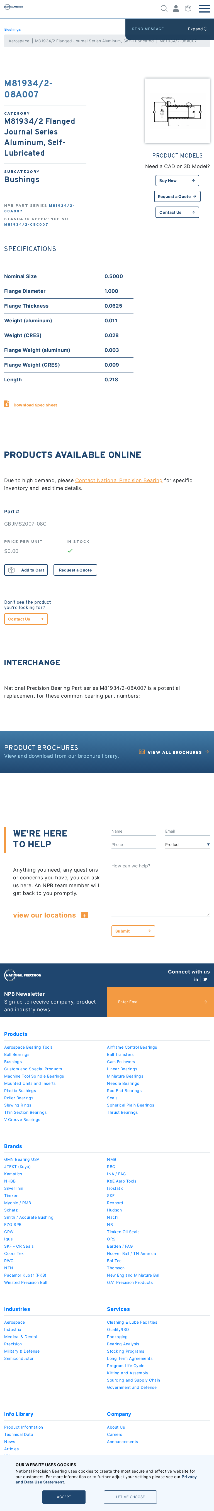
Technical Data (18, 1434)
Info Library (18, 1414)
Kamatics (13, 1173)
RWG (9, 1260)
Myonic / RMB (17, 1202)
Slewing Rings (17, 1105)
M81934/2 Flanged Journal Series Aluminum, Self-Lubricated (94, 40)
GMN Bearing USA (22, 1159)
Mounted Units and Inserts (30, 1083)
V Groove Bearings (22, 1119)
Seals (112, 1097)
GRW (9, 1231)
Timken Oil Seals (123, 1231)
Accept (64, 1497)
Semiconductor (19, 1358)
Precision (13, 1343)
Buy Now (168, 180)
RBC (111, 1166)
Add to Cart (32, 570)
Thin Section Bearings (25, 1112)
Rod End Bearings (124, 1090)
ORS (111, 1239)
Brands (13, 1146)
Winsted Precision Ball (25, 1282)
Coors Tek (14, 1253)
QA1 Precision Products (130, 1282)
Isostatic (115, 1188)
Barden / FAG (120, 1246)
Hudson (114, 1210)
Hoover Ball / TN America (131, 1253)
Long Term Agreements (129, 1358)
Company (119, 1414)
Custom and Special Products (33, 1068)
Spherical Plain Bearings (130, 1105)
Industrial (13, 1329)
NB (110, 1224)
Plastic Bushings (20, 1090)
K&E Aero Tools (121, 1181)
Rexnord (115, 1202)
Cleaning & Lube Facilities (132, 1322)
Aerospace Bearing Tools (28, 1047)
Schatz (11, 1210)
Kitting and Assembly (127, 1372)
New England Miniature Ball (133, 1275)
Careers (114, 1434)
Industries (17, 1309)
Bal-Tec (114, 1260)
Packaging (117, 1336)
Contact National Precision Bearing (119, 480)
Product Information (23, 1427)
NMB (111, 1159)
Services (118, 1309)
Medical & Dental (20, 1336)
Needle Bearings (123, 1083)
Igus (8, 1239)
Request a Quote (174, 196)
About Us (116, 1427)
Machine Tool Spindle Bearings (34, 1076)
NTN (8, 1267)
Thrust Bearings (122, 1112)
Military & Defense (22, 1351)
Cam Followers (121, 1061)
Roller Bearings (18, 1097)
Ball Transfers (120, 1054)
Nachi (112, 1217)
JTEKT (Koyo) (17, 1166)
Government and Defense (132, 1387)
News (9, 1441)
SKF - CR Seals (18, 1246)
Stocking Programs (125, 1351)
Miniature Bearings (125, 1076)
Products (16, 1034)
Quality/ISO (118, 1329)
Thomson (116, 1267)
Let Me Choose (130, 1497)
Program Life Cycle (125, 1365)
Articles (11, 1448)
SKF (111, 1195)
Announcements (122, 1441)
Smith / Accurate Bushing (29, 1217)
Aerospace (19, 40)
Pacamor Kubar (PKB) (25, 1275)
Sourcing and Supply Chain (133, 1380)
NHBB (10, 1181)
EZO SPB (13, 1224)
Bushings (12, 29)
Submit (122, 931)
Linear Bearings (122, 1068)
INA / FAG (116, 1173)
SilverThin (13, 1188)
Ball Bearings (17, 1054)
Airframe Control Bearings (132, 1047)
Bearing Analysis (123, 1343)
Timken (11, 1195)
